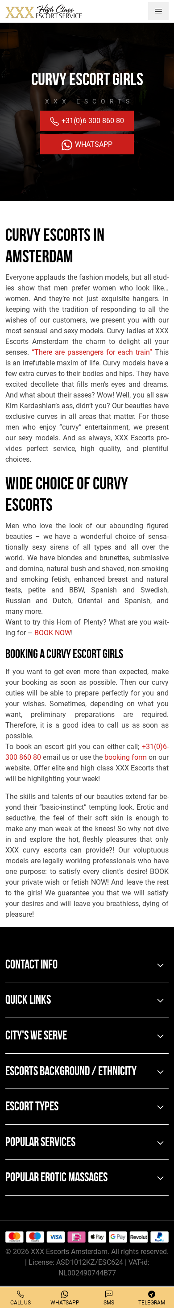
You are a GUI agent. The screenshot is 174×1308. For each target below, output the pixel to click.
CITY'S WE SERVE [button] (36, 1036)
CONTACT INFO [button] (31, 965)
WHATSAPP (92, 144)
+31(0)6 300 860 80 (92, 120)
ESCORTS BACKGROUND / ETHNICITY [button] (71, 1072)
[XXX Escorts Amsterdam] (43, 11)
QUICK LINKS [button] (28, 1000)
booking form (125, 757)
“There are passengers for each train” (92, 352)
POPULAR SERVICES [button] (40, 1143)
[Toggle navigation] (158, 11)
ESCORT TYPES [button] (31, 1107)
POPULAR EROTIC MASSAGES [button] (56, 1178)
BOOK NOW (52, 633)
